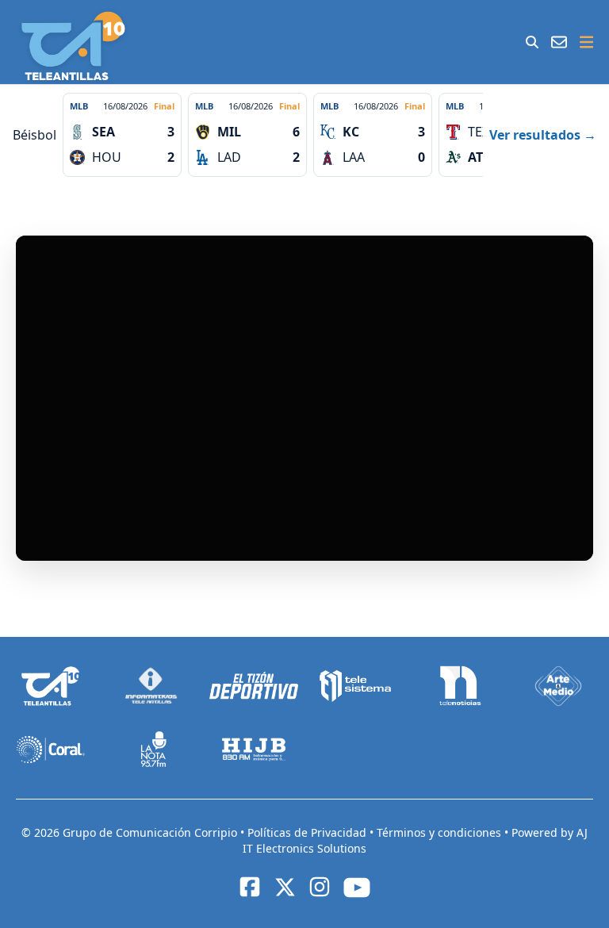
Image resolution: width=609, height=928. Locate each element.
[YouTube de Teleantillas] (356, 887)
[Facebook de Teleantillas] (250, 886)
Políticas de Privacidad (308, 832)
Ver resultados (542, 135)
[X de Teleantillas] (284, 886)
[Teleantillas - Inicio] (73, 46)
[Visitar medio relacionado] (51, 686)
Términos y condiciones (440, 832)
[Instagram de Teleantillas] (319, 886)
